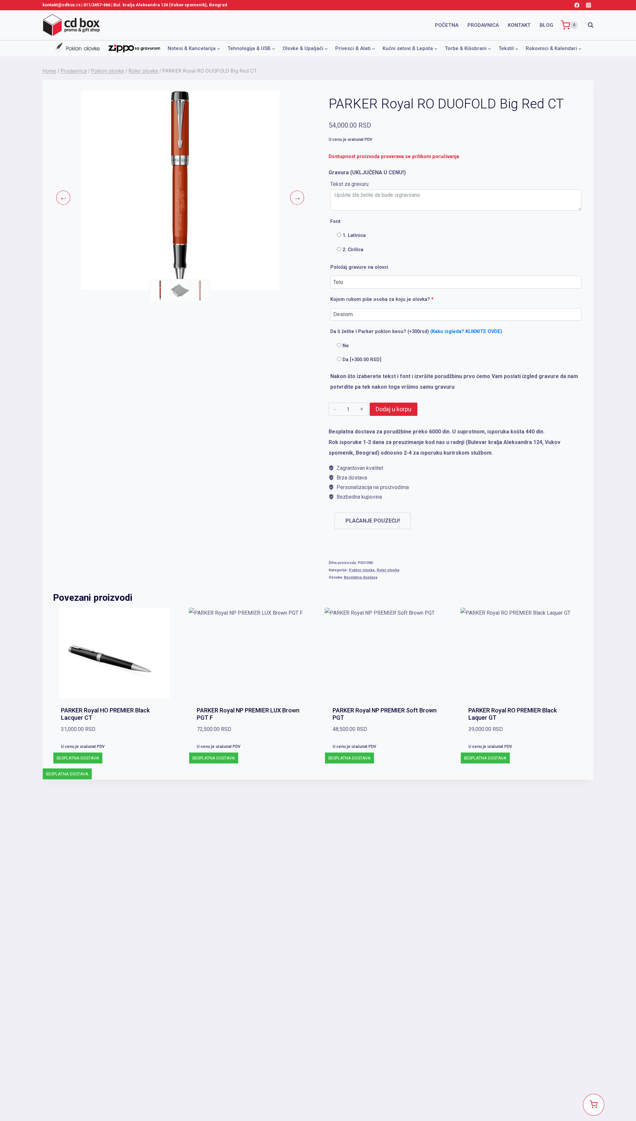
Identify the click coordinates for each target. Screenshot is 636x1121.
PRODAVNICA (483, 25)
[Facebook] (577, 5)
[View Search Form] (587, 25)
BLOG (546, 25)
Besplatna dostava (360, 577)
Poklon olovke (362, 570)
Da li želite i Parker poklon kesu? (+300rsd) (416, 331)
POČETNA (446, 25)
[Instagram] (588, 5)
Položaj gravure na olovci (359, 267)
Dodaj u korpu (393, 409)
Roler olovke (388, 570)
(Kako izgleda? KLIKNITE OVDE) (466, 331)
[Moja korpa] (593, 1105)
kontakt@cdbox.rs (61, 4)
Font (335, 221)
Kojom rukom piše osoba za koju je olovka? (382, 299)
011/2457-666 (96, 4)
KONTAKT (519, 25)
